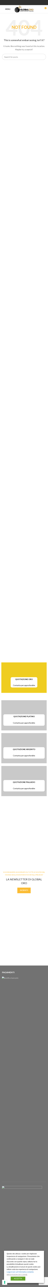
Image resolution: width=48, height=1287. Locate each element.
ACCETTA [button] (18, 1279)
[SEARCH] (43, 57)
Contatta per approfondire (24, 685)
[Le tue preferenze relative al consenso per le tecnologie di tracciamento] (4, 1282)
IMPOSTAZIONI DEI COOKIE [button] (17, 1275)
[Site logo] (24, 9)
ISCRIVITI (24, 890)
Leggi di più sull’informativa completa (20, 1272)
